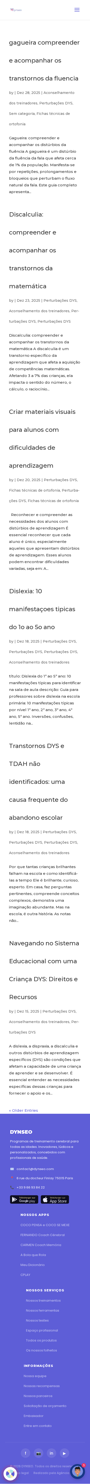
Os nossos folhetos (41, 1350)
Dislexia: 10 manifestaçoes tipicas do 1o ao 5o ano (42, 609)
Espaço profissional (42, 1330)
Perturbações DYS (55, 103)
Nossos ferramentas (42, 1310)
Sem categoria (22, 113)
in (51, 1453)
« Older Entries (23, 1110)
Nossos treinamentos (43, 1300)
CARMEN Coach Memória (40, 1245)
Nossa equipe (35, 1376)
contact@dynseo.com (35, 1169)
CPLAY (25, 1274)
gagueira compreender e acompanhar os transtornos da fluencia (44, 60)
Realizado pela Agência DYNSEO (58, 1473)
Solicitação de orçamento (45, 1406)
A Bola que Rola (33, 1255)
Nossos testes (37, 1320)
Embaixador (34, 1415)
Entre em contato (38, 1425)
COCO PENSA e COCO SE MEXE (45, 1225)
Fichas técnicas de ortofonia (34, 490)
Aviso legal (20, 1473)
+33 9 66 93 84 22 (30, 1187)
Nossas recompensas (42, 1386)
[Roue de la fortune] (10, 1474)
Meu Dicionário (32, 1264)
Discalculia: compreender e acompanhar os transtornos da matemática (32, 250)
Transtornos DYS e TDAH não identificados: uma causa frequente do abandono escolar (38, 781)
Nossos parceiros (38, 1396)
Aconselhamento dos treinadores (39, 311)
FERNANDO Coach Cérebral (42, 1235)
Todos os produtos (41, 1340)
